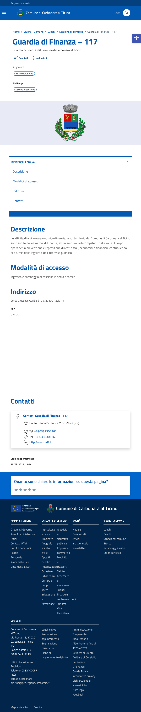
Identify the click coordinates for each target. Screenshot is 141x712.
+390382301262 (45, 431)
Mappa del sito (19, 707)
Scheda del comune (115, 539)
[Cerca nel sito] (126, 12)
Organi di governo (21, 529)
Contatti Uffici (19, 543)
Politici (15, 553)
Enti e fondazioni (21, 548)
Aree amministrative (23, 534)
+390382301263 (45, 436)
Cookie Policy (80, 671)
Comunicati (79, 534)
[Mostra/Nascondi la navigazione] (4, 12)
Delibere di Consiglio (84, 657)
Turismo (61, 604)
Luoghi (107, 529)
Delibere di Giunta (83, 653)
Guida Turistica (112, 553)
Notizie (77, 529)
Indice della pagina (23, 162)
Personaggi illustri (114, 548)
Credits (38, 707)
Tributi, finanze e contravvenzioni (66, 594)
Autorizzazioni (50, 567)
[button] (136, 38)
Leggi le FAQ (49, 629)
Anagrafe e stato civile (47, 548)
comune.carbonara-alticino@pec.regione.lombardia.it (30, 681)
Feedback (78, 694)
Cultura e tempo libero (47, 585)
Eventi (107, 534)
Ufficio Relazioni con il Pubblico (23, 664)
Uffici (14, 539)
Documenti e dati (21, 567)
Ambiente (47, 539)
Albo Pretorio (80, 639)
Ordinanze (79, 667)
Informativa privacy (84, 676)
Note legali (79, 690)
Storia (107, 543)
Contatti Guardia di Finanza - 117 (45, 415)
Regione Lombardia (20, 3)
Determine (79, 662)
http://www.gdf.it (40, 442)
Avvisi (76, 539)
